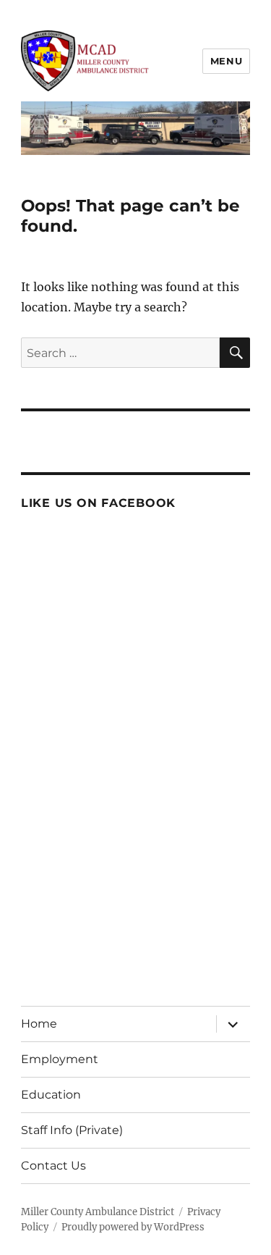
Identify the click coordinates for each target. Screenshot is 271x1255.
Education (51, 1094)
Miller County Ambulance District (97, 1212)
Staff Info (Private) (72, 1130)
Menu (226, 61)
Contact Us (53, 1165)
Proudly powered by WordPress (133, 1227)
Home (39, 1024)
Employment (59, 1059)
